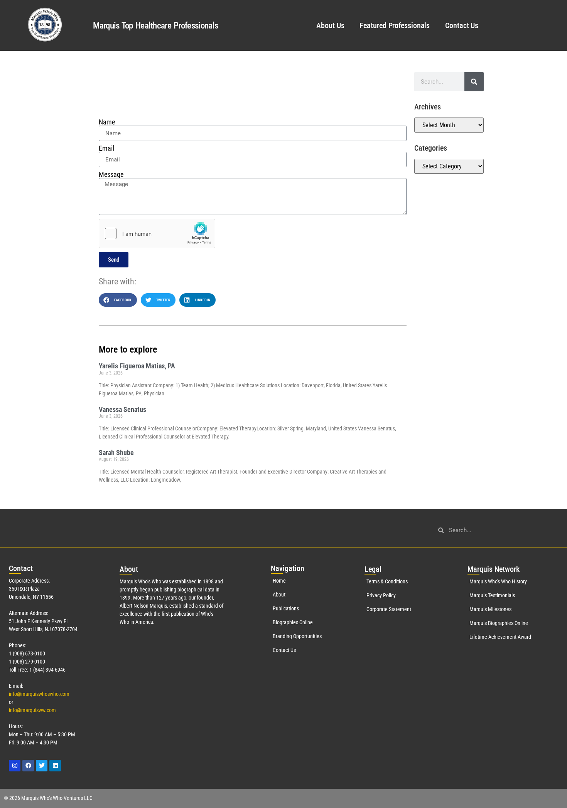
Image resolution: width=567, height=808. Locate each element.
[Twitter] (41, 765)
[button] (118, 300)
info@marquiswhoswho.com (39, 694)
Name (107, 122)
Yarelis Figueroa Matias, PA (137, 366)
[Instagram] (14, 765)
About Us (330, 25)
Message (111, 174)
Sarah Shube (116, 453)
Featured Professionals (394, 25)
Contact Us (461, 25)
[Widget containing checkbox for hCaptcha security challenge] (157, 233)
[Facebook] (28, 765)
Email (106, 148)
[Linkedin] (55, 765)
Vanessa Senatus (122, 409)
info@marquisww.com (32, 710)
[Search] (474, 81)
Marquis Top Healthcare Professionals (155, 25)
